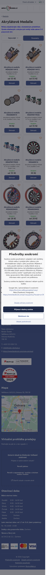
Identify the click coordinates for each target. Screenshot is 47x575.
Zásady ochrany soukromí (23, 303)
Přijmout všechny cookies (23, 309)
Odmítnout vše (23, 316)
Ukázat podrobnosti (23, 321)
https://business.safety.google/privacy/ (23, 290)
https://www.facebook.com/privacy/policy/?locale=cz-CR (23, 295)
